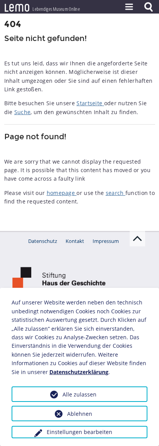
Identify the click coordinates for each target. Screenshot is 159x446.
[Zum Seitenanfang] (137, 238)
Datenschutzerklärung (78, 372)
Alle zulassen (79, 394)
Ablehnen (79, 413)
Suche (22, 112)
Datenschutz (42, 241)
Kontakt (75, 241)
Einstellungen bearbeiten (79, 432)
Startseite (90, 103)
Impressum (106, 241)
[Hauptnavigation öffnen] (129, 7)
